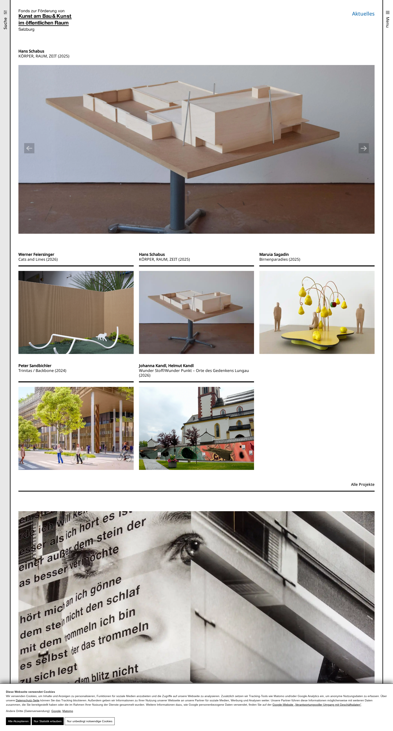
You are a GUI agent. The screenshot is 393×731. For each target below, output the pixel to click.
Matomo (67, 711)
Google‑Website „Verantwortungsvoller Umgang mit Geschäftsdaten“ (316, 704)
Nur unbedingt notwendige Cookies (89, 721)
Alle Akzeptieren (18, 721)
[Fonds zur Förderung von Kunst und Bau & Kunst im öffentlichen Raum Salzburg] (45, 20)
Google (56, 711)
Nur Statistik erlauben (48, 721)
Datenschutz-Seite (28, 700)
